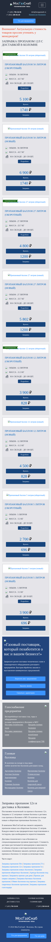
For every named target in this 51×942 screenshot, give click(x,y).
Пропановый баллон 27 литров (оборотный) (25, 213)
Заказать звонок (26, 686)
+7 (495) (14, 12)
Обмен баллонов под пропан (24, 881)
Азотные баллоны (12, 774)
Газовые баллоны (36, 898)
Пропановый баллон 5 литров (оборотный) (25, 506)
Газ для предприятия (26, 21)
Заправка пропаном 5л (32, 867)
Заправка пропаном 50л (12, 864)
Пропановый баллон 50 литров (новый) (25, 139)
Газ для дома (39, 936)
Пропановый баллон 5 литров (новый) (25, 579)
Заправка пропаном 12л (12, 867)
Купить (25, 104)
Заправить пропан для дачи (20, 876)
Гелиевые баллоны (12, 784)
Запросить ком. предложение (26, 679)
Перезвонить (42, 14)
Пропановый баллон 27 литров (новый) (25, 286)
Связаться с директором (26, 693)
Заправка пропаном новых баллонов (17, 870)
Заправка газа (13, 898)
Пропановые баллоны (36, 771)
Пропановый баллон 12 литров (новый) (25, 433)
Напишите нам (33, 14)
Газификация (36, 902)
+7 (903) (13, 15)
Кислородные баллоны (14, 788)
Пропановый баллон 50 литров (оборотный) (25, 66)
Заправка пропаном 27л (33, 864)
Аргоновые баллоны (13, 771)
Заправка (25, 115)
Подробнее (25, 88)
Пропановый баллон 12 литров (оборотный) (25, 359)
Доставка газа (13, 902)
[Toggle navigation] (42, 5)
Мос (26, 919)
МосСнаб (22, 4)
